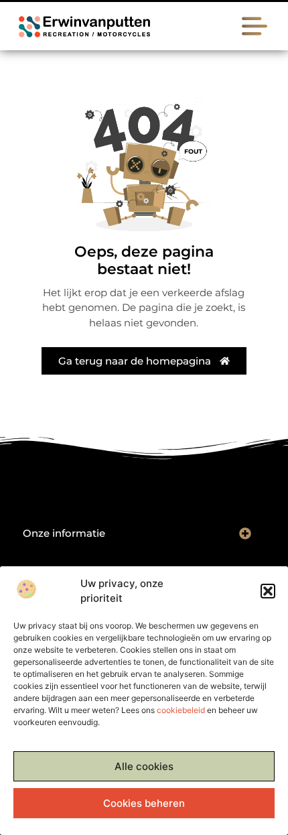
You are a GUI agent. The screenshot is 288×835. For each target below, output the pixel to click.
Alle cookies (144, 766)
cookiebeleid (181, 710)
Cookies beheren (144, 803)
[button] (268, 591)
